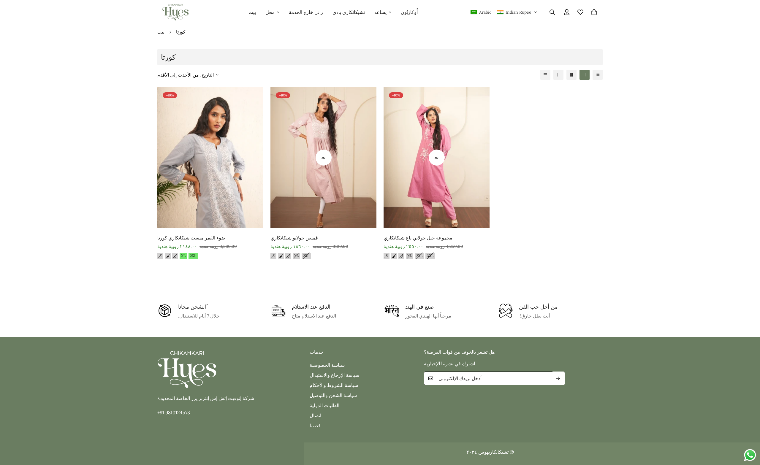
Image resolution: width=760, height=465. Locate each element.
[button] (504, 12)
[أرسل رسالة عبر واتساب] (750, 455)
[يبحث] (552, 12)
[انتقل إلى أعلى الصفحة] (748, 432)
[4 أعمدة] (585, 75)
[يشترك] (558, 378)
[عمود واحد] (545, 75)
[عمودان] (558, 75)
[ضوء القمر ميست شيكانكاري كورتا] (210, 157)
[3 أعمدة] (571, 75)
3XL (430, 255)
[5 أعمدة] (598, 75)
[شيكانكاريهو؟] (175, 12)
